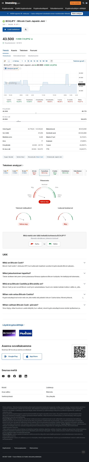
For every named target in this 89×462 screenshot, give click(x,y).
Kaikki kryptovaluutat (23, 8)
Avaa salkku (6, 392)
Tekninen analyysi (12, 165)
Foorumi (33, 50)
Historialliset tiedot (19, 56)
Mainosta (49, 392)
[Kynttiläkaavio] (5, 61)
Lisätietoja (49, 387)
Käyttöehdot (7, 448)
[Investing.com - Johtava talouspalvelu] (12, 3)
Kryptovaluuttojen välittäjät (75, 8)
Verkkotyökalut (7, 396)
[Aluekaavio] (9, 61)
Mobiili (4, 387)
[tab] (6, 172)
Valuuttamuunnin (56, 8)
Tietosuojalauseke (20, 448)
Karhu (37, 244)
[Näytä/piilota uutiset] (51, 61)
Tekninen (24, 50)
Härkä (55, 244)
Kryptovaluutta (7, 8)
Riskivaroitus (34, 448)
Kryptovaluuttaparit (41, 8)
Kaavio (14, 50)
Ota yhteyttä (50, 396)
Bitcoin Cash (39, 157)
